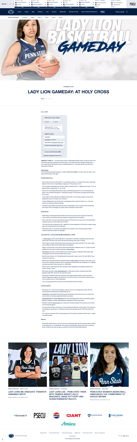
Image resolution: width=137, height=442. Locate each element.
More (60, 17)
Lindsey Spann (70, 249)
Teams (19, 11)
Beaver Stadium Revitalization (89, 11)
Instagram (51, 155)
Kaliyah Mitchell (62, 271)
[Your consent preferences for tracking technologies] (2, 439)
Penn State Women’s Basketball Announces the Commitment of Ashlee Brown (108, 394)
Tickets (26, 11)
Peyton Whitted (58, 298)
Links (22, 7)
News (46, 17)
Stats (39, 17)
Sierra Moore (45, 251)
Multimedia (63, 11)
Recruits (54, 11)
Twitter (56, 155)
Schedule (25, 17)
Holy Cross (60, 142)
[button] (13, 4)
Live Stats (47, 137)
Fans (47, 11)
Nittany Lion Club (73, 11)
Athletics (40, 11)
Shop (33, 11)
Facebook (46, 155)
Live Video (47, 139)
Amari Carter (56, 302)
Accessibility (72, 436)
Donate (53, 18)
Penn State (54, 142)
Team (32, 17)
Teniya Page (47, 238)
